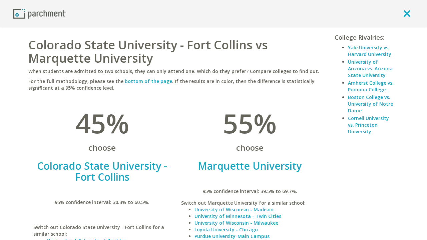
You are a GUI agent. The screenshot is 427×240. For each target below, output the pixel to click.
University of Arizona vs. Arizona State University (370, 68)
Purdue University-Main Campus (232, 236)
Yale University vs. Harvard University (369, 50)
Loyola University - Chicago (226, 229)
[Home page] (39, 13)
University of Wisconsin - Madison (234, 209)
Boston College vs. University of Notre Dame (370, 104)
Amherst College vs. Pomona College (371, 86)
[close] (407, 13)
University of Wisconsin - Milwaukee (236, 223)
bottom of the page (148, 81)
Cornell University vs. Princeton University (368, 125)
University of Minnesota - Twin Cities (237, 216)
